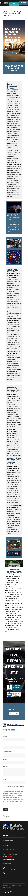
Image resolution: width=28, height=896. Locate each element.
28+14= (5, 779)
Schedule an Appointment (8, 859)
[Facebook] (8, 892)
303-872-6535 (24, 3)
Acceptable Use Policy (8, 804)
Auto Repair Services (8, 840)
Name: (5, 736)
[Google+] (5, 892)
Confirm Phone (7, 751)
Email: (5, 759)
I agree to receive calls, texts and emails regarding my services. (14, 787)
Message (5, 766)
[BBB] (12, 892)
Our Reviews (6, 843)
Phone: (5, 744)
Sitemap (10, 887)
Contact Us (5, 845)
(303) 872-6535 (9, 730)
